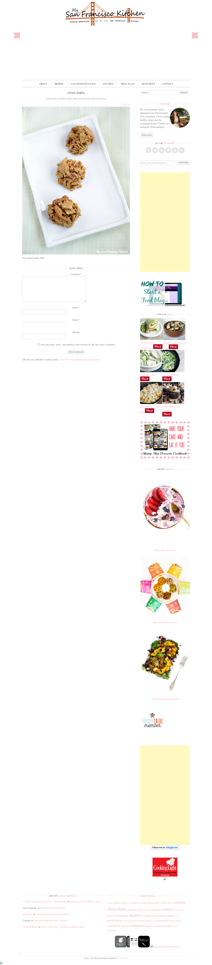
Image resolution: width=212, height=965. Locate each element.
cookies (167, 909)
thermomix (125, 926)
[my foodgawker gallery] (121, 946)
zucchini (111, 930)
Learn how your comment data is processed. (79, 359)
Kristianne (27, 914)
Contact (167, 83)
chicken (179, 902)
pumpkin (149, 920)
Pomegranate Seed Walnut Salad (85, 901)
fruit (119, 916)
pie (130, 920)
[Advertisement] (106, 55)
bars (129, 903)
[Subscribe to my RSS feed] (182, 150)
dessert (110, 915)
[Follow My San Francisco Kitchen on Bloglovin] (165, 848)
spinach (178, 920)
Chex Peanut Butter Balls (92, 99)
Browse (59, 83)
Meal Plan (127, 83)
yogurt (175, 926)
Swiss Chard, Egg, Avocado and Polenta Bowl (62, 926)
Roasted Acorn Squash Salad (165, 698)
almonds (110, 903)
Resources (148, 83)
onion (162, 915)
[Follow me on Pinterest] (162, 150)
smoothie (163, 920)
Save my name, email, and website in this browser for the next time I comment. (78, 344)
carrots (163, 902)
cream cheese (179, 910)
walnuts (168, 926)
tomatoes (137, 925)
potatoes (140, 920)
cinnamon (156, 909)
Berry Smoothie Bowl (165, 550)
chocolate (116, 908)
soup (172, 920)
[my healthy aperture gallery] (164, 946)
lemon (155, 915)
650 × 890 (72, 99)
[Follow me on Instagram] (168, 150)
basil (134, 902)
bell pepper (142, 902)
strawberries (114, 926)
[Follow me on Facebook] (148, 150)
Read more (147, 134)
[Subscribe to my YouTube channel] (175, 150)
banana (124, 902)
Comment (76, 274)
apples (117, 902)
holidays (146, 916)
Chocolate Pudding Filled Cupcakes (52, 914)
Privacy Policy (122, 958)
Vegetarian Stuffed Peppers (52, 907)
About (43, 83)
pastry (177, 916)
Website (76, 332)
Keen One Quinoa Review (165, 622)
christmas (147, 909)
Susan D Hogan (30, 926)
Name (76, 307)
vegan (148, 926)
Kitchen (108, 83)
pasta (170, 915)
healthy (135, 915)
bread (151, 902)
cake (157, 902)
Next (126, 104)
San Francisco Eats (83, 83)
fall (115, 916)
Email (76, 319)
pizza (134, 920)
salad (155, 920)
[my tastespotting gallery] (132, 946)
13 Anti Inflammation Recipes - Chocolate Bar (44, 901)
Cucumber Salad (148, 374)
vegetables (158, 925)
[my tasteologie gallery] (144, 946)
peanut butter (115, 920)
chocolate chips (134, 909)
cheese (170, 902)
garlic (125, 915)
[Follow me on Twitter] (155, 150)
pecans (125, 921)
